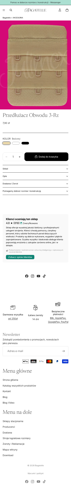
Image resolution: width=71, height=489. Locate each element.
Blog (5, 396)
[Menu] (4, 10)
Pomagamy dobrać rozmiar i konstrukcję (22, 191)
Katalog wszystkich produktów (19, 385)
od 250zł (13, 318)
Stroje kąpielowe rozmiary (17, 438)
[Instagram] (33, 276)
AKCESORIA (18, 18)
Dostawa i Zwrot (10, 183)
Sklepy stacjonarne (13, 421)
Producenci (9, 426)
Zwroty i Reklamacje (13, 443)
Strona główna (10, 379)
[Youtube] (38, 276)
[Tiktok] (44, 276)
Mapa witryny (10, 449)
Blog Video (8, 402)
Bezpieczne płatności (58, 313)
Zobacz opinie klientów (20, 257)
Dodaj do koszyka (48, 156)
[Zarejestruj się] (63, 351)
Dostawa (7, 432)
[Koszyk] (67, 10)
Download (8, 455)
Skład (5, 168)
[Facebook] (27, 276)
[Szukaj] (11, 10)
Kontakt (7, 391)
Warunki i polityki (36, 473)
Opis (5, 176)
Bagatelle (7, 18)
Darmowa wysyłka (13, 314)
